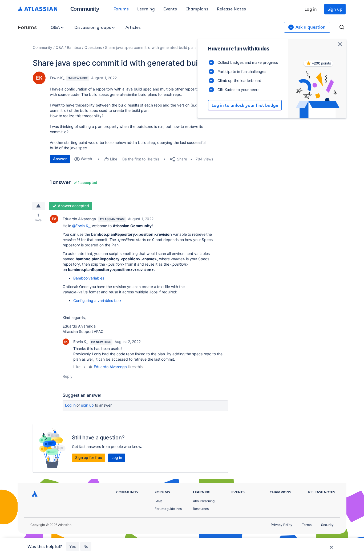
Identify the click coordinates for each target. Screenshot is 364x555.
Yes (72, 546)
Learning (146, 8)
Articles (133, 27)
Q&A (56, 27)
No (85, 546)
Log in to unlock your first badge (245, 105)
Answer (60, 158)
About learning (204, 501)
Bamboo (74, 47)
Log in (311, 9)
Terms (307, 525)
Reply (67, 376)
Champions (196, 8)
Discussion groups (93, 27)
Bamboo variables (88, 278)
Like (76, 366)
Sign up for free (88, 457)
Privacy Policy (281, 525)
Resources (201, 509)
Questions (93, 47)
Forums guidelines (168, 509)
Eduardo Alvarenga (79, 219)
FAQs (158, 501)
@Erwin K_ (81, 225)
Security (327, 525)
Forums (121, 8)
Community (84, 8)
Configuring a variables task (97, 300)
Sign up (334, 9)
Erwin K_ (57, 78)
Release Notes (231, 8)
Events (170, 8)
